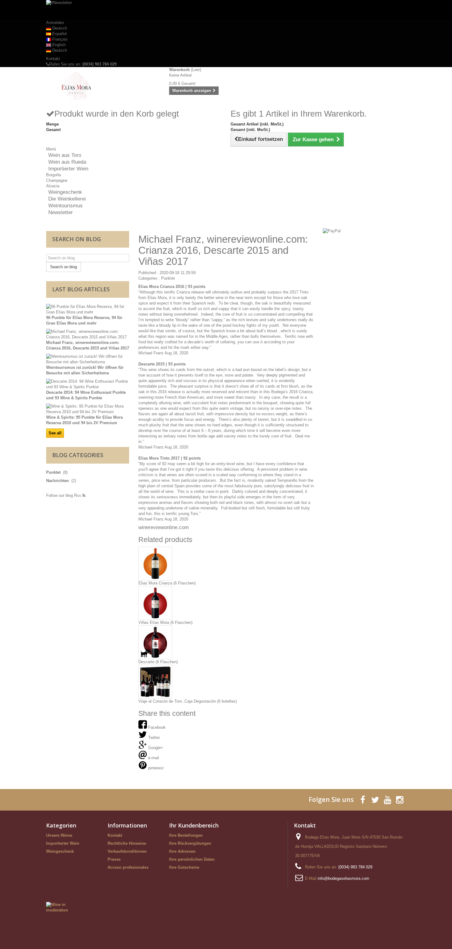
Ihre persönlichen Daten (192, 859)
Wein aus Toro (64, 155)
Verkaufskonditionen (127, 851)
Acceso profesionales (128, 867)
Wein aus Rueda (67, 162)
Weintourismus (65, 206)
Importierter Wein (68, 169)
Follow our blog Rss (64, 495)
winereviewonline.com (163, 527)
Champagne (56, 180)
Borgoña (53, 175)
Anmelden (55, 22)
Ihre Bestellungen (186, 835)
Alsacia (52, 186)
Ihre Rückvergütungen (190, 843)
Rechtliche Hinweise (127, 843)
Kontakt (53, 58)
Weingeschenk (65, 192)
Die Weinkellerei (67, 199)
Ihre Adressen (182, 851)
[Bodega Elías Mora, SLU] (103, 85)
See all (55, 433)
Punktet (168, 278)
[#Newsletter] (226, 10)
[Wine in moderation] (62, 907)
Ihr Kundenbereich (194, 825)
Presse (114, 859)
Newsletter (60, 212)
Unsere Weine (59, 835)
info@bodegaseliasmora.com (343, 878)
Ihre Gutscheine (184, 867)
